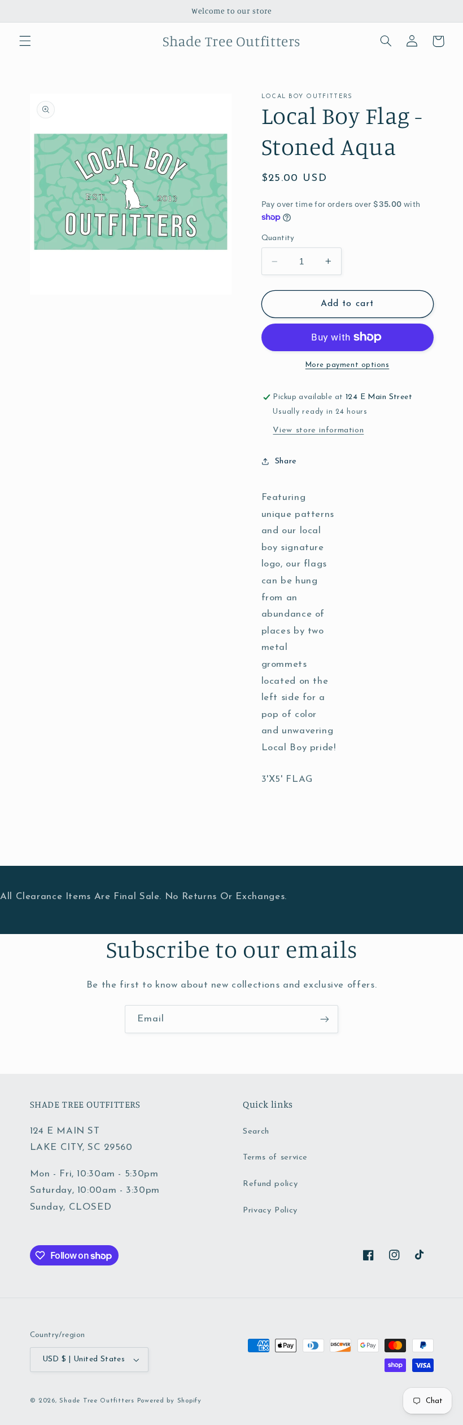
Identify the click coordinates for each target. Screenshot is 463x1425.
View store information (318, 430)
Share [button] (286, 461)
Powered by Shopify (169, 1400)
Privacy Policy (270, 1210)
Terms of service (275, 1157)
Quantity (278, 238)
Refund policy (270, 1184)
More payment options (347, 365)
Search (256, 1131)
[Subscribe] (325, 1019)
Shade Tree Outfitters (96, 1400)
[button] (25, 41)
